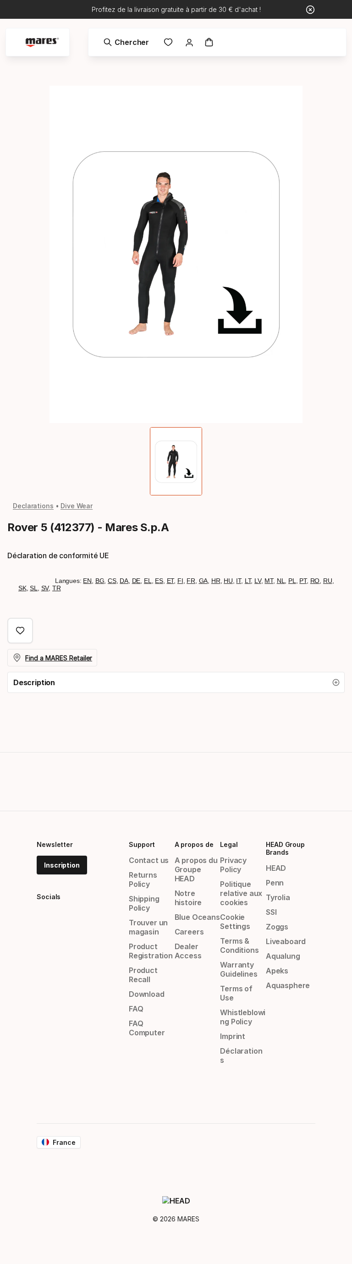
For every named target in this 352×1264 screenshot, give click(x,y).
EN (87, 580)
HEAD (276, 868)
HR (215, 580)
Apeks (277, 970)
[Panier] (209, 42)
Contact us (149, 860)
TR (56, 588)
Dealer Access (188, 951)
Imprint (232, 1036)
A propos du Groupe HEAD (196, 869)
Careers (189, 931)
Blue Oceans (197, 917)
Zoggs (277, 926)
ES (159, 580)
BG (99, 580)
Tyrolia (278, 897)
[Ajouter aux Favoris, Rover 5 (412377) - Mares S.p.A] (20, 630)
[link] (168, 42)
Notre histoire (188, 898)
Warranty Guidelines (238, 969)
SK (22, 588)
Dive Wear (76, 506)
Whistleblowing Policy (242, 1017)
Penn (275, 882)
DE (136, 580)
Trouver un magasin (148, 927)
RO (315, 580)
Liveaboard (286, 941)
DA (124, 580)
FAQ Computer (147, 1028)
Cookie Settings (235, 921)
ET (170, 580)
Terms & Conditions (239, 945)
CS (112, 580)
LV (257, 580)
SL (34, 588)
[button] (176, 682)
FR (191, 580)
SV (45, 588)
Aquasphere (288, 985)
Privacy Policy (233, 865)
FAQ (136, 1008)
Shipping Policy (144, 903)
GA (203, 580)
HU (228, 580)
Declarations (33, 506)
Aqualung (283, 956)
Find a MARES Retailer (58, 658)
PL (292, 580)
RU (327, 580)
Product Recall (143, 975)
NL (281, 580)
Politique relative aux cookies (241, 893)
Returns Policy (143, 879)
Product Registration (151, 951)
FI (180, 580)
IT (238, 580)
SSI (271, 912)
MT (268, 580)
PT (303, 580)
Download (147, 994)
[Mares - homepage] (42, 42)
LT (248, 580)
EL (148, 580)
